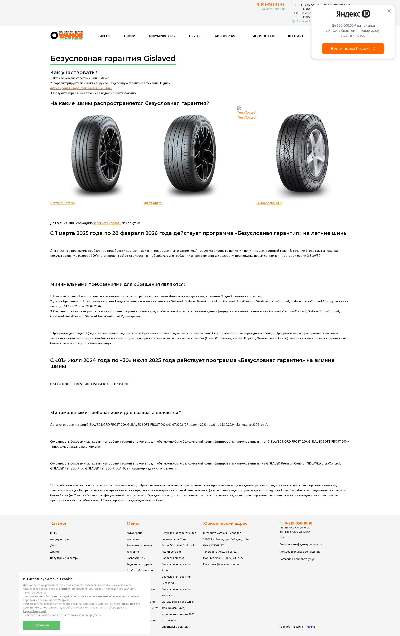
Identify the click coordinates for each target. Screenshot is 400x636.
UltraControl (153, 203)
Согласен (41, 625)
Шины (54, 533)
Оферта (285, 537)
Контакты (297, 36)
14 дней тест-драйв (139, 564)
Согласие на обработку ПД (297, 559)
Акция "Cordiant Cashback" (179, 545)
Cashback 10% (136, 558)
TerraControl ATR (269, 203)
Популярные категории (65, 558)
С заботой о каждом (140, 570)
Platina (310, 626)
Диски (129, 36)
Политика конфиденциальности (301, 544)
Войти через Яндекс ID (353, 48)
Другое (195, 36)
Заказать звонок (273, 8)
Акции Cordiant (171, 551)
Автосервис (225, 36)
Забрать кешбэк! (173, 558)
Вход (327, 4)
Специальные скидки (175, 626)
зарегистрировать (107, 223)
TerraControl (246, 117)
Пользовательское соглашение (300, 551)
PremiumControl (62, 203)
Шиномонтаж (262, 36)
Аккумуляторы (162, 36)
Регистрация (341, 4)
